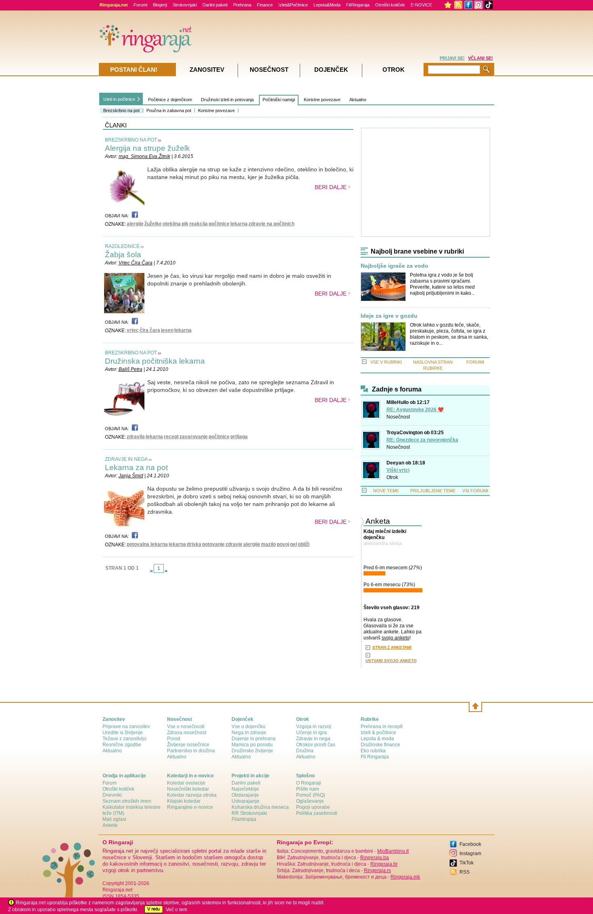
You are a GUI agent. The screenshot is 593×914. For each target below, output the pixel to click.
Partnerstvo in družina (191, 751)
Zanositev (207, 69)
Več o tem (176, 909)
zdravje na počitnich (271, 224)
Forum (109, 783)
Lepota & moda (377, 738)
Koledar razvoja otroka (192, 795)
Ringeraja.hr (384, 864)
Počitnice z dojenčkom (170, 99)
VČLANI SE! (480, 58)
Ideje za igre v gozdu (389, 316)
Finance (265, 4)
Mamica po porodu (252, 744)
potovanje (213, 544)
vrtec (133, 330)
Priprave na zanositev (126, 726)
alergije (135, 224)
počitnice (219, 224)
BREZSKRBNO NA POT (131, 140)
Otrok (392, 477)
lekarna (239, 224)
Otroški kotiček (390, 4)
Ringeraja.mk (405, 877)
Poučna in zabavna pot (168, 110)
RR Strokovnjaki (249, 813)
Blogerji (160, 4)
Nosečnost (398, 417)
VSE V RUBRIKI (386, 362)
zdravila (136, 436)
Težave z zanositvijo (124, 738)
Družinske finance (380, 744)
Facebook (470, 844)
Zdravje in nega (313, 738)
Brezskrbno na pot (121, 110)
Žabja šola (123, 254)
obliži (303, 544)
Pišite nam (307, 789)
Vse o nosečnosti (186, 726)
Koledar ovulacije (186, 783)
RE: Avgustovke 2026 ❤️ (415, 409)
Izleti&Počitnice (293, 4)
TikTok (466, 863)
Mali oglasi (114, 819)
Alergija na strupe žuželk (147, 148)
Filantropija (244, 819)
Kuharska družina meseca (260, 807)
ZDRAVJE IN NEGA (126, 459)
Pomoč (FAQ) (310, 795)
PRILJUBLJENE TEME (432, 490)
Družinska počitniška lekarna (155, 361)
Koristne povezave (216, 110)
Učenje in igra (311, 732)
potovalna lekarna (147, 544)
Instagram (470, 853)
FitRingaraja (358, 4)
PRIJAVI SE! (452, 58)
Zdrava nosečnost (186, 732)
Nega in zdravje (249, 732)
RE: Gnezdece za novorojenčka (422, 440)
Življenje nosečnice (188, 744)
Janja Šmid (131, 476)
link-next (166, 571)
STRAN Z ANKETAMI (391, 647)
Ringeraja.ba (374, 857)
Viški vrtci (397, 470)
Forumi (140, 4)
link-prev (151, 571)
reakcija (198, 224)
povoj (283, 544)
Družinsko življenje (252, 751)
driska (194, 544)
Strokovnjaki (185, 4)
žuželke (153, 224)
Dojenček (331, 69)
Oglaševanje (310, 801)
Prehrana (242, 4)
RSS (464, 872)
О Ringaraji (308, 783)
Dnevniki (112, 795)
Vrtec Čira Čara (135, 263)
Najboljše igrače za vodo (394, 266)
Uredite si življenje (122, 732)
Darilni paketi (215, 4)
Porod (173, 738)
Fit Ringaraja (375, 757)
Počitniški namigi (279, 99)
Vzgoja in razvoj (313, 726)
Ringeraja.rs (377, 870)
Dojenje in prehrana (254, 738)
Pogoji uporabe (313, 807)
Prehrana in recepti (382, 726)
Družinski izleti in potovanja (227, 99)
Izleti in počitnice (119, 99)
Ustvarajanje (245, 801)
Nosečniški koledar (188, 789)
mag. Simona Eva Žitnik (144, 156)
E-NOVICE (421, 4)
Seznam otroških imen (126, 801)
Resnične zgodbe (121, 744)
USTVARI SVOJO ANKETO (391, 660)
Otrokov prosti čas (315, 744)
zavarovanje (194, 436)
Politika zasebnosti (316, 813)
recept (171, 436)
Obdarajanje (245, 795)
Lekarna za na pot (136, 467)
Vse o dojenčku (248, 726)
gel (293, 544)
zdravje (234, 544)
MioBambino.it (393, 851)
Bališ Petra (130, 369)
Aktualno (357, 99)
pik (185, 224)
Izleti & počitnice (378, 732)
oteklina (172, 224)
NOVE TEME (386, 490)
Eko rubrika (373, 751)
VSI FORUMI (475, 490)
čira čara (150, 330)
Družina (304, 751)
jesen (167, 330)
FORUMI (475, 362)
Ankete (110, 825)
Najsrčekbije (245, 789)
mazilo (268, 544)
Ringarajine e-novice (190, 807)
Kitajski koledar (183, 801)
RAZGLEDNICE (122, 246)
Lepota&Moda (326, 4)
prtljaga (239, 436)
